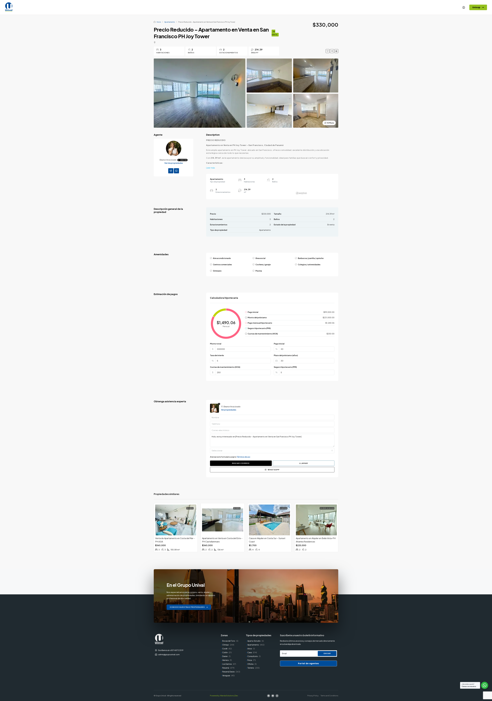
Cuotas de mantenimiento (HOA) (225, 367)
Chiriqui (225, 645)
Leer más (210, 167)
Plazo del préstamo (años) (286, 355)
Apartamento (169, 22)
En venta (274, 33)
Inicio (159, 22)
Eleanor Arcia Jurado (168, 160)
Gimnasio (217, 271)
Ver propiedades (228, 410)
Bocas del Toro (228, 641)
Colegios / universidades (309, 264)
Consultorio (252, 656)
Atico (249, 648)
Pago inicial (279, 343)
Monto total (215, 343)
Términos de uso (243, 457)
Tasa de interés (217, 355)
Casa (249, 652)
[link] (175, 520)
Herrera (225, 660)
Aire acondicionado (222, 258)
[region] (314, 186)
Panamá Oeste (228, 671)
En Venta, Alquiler (327, 508)
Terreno (250, 668)
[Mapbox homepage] (301, 193)
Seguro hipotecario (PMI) (285, 367)
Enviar (327, 653)
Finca (249, 660)
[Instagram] (277, 695)
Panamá (225, 668)
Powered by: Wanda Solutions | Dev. (224, 696)
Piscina (258, 271)
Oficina (250, 664)
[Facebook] (268, 695)
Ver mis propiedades (173, 163)
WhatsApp (273, 470)
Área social (260, 258)
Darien (225, 656)
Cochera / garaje (263, 264)
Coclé (224, 648)
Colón (225, 652)
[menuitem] (464, 7)
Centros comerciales (222, 264)
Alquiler (283, 508)
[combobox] (272, 450)
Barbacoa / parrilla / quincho (311, 258)
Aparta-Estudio (254, 641)
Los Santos (227, 664)
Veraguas (226, 675)
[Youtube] (272, 695)
